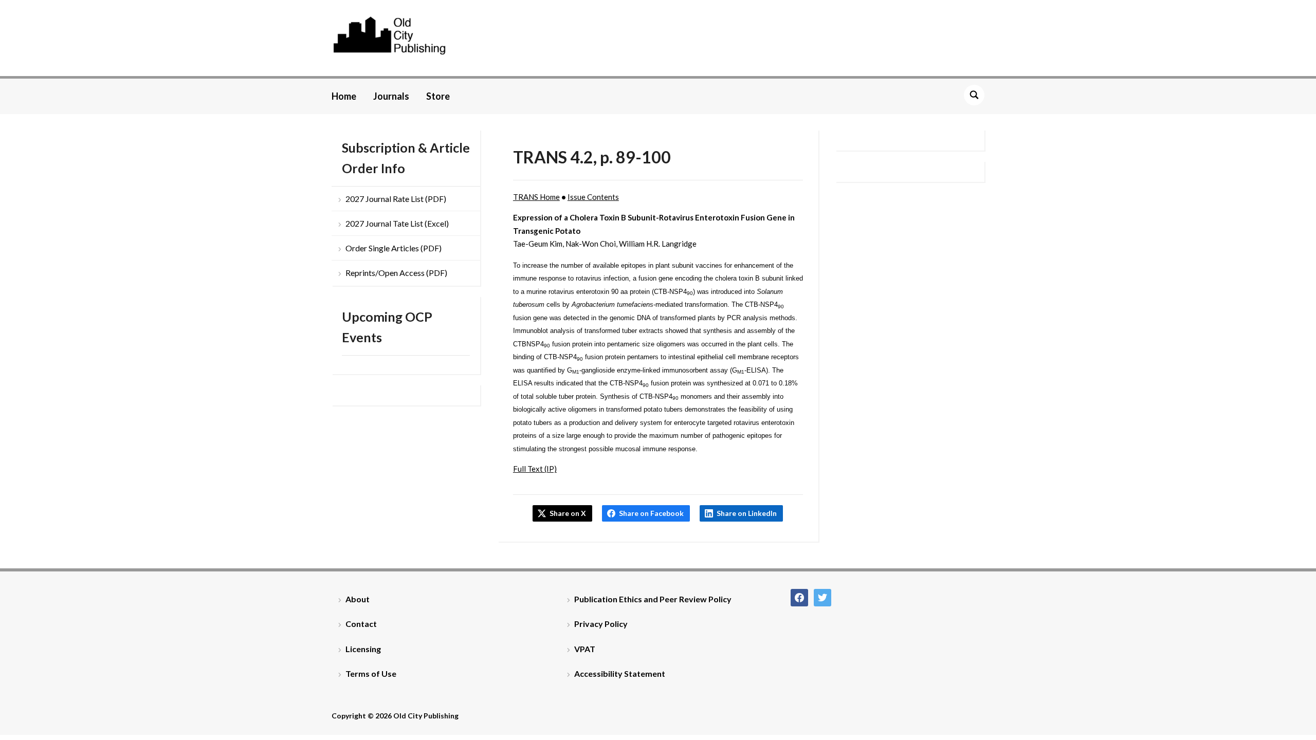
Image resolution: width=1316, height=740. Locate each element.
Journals (391, 96)
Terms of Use (370, 673)
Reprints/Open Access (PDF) (396, 273)
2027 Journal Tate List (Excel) (397, 223)
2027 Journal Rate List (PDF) (395, 198)
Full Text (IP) (535, 468)
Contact (361, 623)
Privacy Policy (601, 623)
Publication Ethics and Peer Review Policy (653, 599)
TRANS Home (536, 196)
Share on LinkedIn (747, 513)
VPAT (584, 649)
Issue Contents (593, 196)
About (357, 599)
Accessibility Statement (619, 673)
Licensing (363, 649)
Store (438, 96)
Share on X (568, 513)
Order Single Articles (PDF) (393, 248)
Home (344, 96)
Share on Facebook (651, 513)
